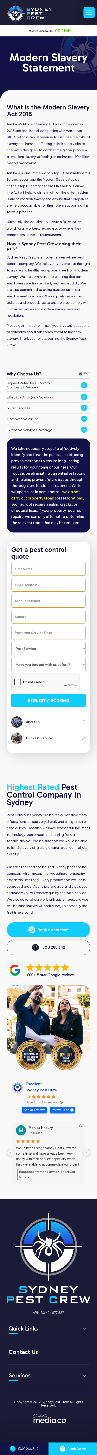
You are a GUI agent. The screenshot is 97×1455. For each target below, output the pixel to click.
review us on (60, 1110)
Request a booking (48, 700)
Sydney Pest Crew (41, 1090)
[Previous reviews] (10, 1152)
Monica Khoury (41, 1128)
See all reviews (34, 1110)
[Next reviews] (86, 1152)
